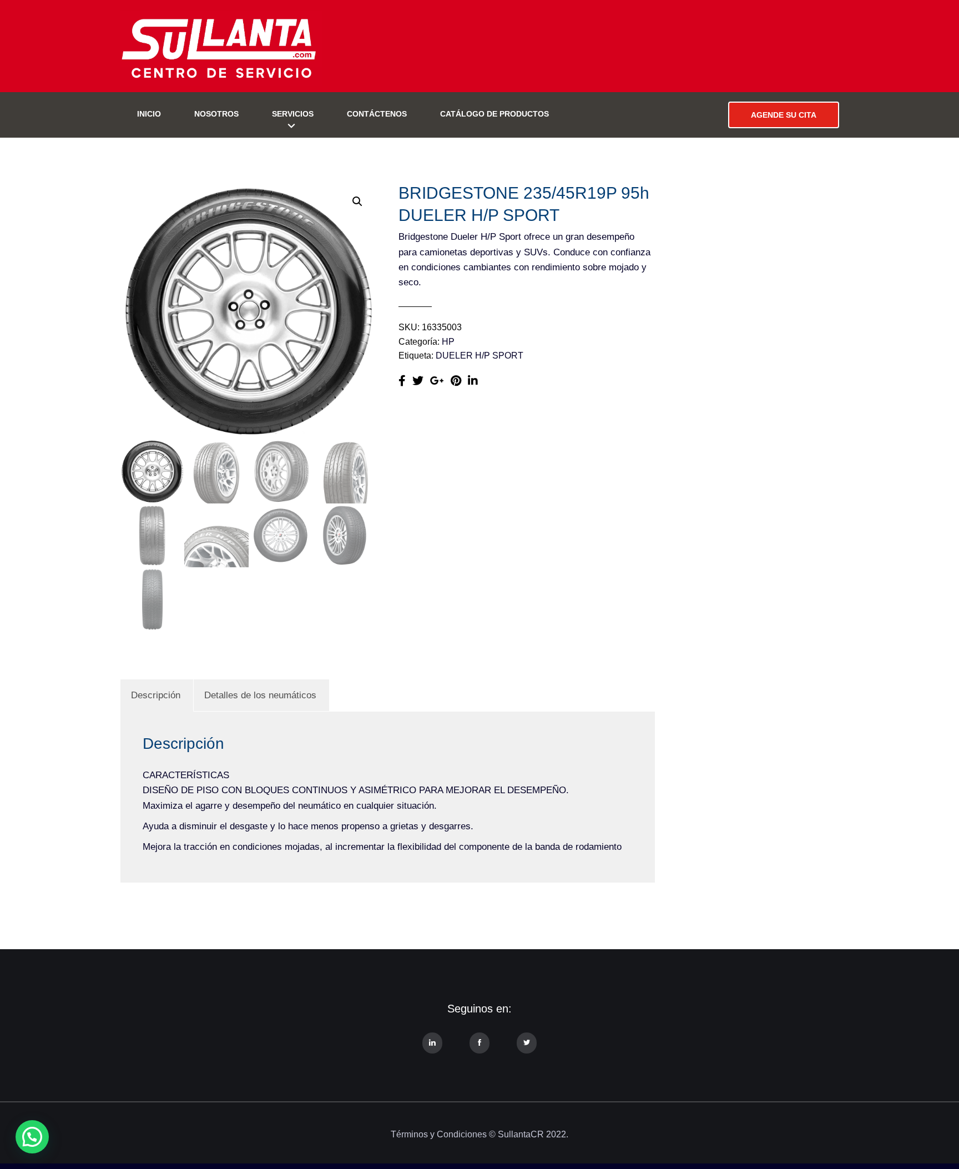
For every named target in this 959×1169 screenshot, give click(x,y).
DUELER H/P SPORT (479, 355)
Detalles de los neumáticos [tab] (260, 695)
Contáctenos (377, 113)
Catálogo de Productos (494, 113)
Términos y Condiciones (439, 1134)
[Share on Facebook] (402, 381)
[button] (357, 201)
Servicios (293, 113)
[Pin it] (456, 381)
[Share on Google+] (437, 381)
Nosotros (216, 113)
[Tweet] (417, 381)
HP (448, 341)
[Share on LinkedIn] (473, 381)
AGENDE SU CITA (783, 114)
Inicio (149, 113)
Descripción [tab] (155, 695)
